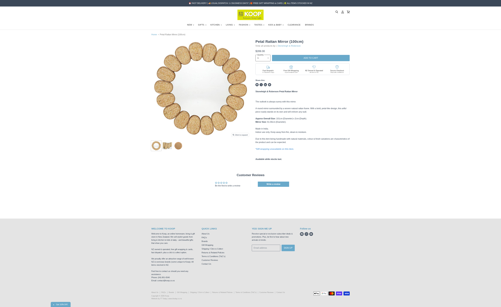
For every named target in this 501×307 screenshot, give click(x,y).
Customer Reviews (210, 260)
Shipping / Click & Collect (212, 249)
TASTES (258, 25)
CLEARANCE (294, 25)
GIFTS (201, 25)
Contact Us (206, 264)
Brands (205, 241)
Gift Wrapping (207, 245)
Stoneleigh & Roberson (289, 46)
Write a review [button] (273, 184)
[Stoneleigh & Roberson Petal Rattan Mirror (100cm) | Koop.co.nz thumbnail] (156, 146)
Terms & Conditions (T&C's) (213, 256)
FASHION (244, 25)
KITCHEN (215, 25)
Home (154, 34)
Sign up (288, 248)
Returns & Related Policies (213, 252)
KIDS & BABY (275, 25)
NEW (190, 25)
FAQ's (204, 237)
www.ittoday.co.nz (175, 299)
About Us (206, 234)
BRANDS (309, 25)
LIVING (229, 25)
